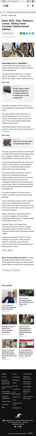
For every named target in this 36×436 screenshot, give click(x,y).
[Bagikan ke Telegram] (32, 33)
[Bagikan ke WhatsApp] (29, 33)
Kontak (4, 377)
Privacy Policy (6, 401)
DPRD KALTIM (27, 374)
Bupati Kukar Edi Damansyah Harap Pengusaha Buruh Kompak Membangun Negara (25, 330)
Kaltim (15, 374)
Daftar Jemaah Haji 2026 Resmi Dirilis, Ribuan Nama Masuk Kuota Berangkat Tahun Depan (9, 353)
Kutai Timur (16, 397)
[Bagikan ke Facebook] (23, 33)
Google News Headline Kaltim (24, 264)
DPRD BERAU (27, 387)
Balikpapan (16, 380)
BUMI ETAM (12, 15)
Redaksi (4, 374)
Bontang (15, 386)
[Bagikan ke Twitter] (26, 33)
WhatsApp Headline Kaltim (11, 260)
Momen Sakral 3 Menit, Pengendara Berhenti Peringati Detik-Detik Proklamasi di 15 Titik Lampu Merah (21, 93)
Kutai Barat (16, 389)
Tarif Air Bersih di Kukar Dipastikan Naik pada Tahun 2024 (9, 307)
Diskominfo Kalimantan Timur (26, 391)
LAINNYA (30, 433)
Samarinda (16, 270)
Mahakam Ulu (17, 408)
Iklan (3, 407)
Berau (14, 383)
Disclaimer (5, 404)
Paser (14, 400)
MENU (3, 1)
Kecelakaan (6, 270)
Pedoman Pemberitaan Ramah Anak (6, 382)
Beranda (4, 15)
